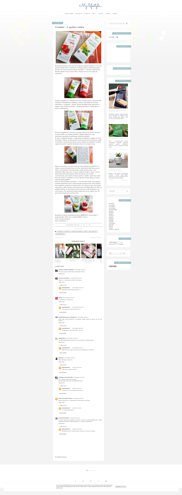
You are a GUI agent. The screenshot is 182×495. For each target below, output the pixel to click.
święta (111, 227)
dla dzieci (112, 206)
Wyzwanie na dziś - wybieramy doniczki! (115, 170)
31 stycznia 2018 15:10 (77, 328)
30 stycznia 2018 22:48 (78, 307)
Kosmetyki (87, 13)
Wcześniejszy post (95, 237)
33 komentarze (124, 120)
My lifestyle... (91, 5)
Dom (93, 13)
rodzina (111, 220)
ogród (111, 214)
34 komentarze (124, 180)
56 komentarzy (124, 149)
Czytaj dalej (112, 120)
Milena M (61, 357)
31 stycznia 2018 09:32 (82, 317)
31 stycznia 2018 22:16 (78, 398)
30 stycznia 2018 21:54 (79, 269)
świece (111, 226)
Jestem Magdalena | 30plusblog (67, 317)
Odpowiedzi (63, 285)
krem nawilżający (60, 234)
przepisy (111, 218)
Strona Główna (69, 13)
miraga (60, 297)
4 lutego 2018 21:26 (75, 417)
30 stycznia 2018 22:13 (68, 297)
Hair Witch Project (64, 417)
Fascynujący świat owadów (117, 138)
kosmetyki (67, 231)
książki (111, 211)
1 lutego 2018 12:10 (77, 367)
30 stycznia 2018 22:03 (76, 278)
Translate (121, 244)
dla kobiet (112, 208)
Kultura (100, 13)
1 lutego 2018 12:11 (77, 408)
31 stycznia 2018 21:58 (78, 377)
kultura (111, 212)
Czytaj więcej (112, 149)
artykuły (111, 203)
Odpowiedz (62, 273)
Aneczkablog (62, 338)
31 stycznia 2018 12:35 (72, 338)
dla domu (112, 205)
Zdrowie (108, 13)
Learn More (118, 486)
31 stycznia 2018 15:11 (77, 347)
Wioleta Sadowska (64, 278)
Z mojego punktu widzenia (66, 269)
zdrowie (111, 224)
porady (111, 217)
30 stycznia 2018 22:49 (78, 287)
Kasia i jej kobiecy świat (65, 398)
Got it (124, 486)
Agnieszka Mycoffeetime (66, 377)
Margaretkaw (66, 287)
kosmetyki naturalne (77, 231)
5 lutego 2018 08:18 (77, 429)
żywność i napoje (114, 229)
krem (85, 231)
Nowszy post (60, 237)
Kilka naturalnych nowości (78, 260)
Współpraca (79, 13)
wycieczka (112, 223)
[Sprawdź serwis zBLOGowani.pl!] (91, 470)
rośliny (111, 221)
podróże (115, 13)
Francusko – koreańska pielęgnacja (63, 261)
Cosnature (60, 231)
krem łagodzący (93, 231)
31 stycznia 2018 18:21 (69, 357)
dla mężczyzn (113, 209)
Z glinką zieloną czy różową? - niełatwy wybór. (94, 261)
